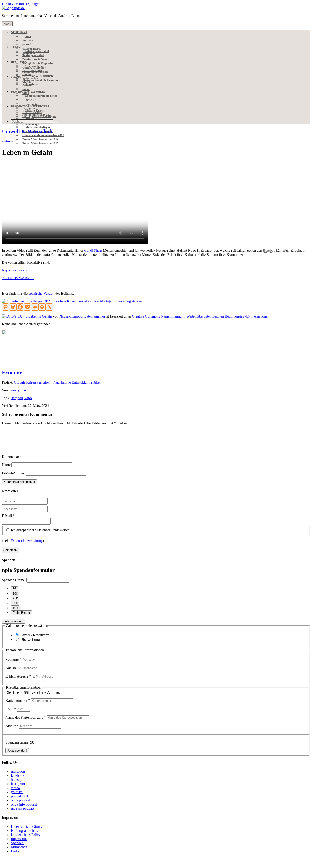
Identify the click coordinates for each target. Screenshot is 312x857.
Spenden (17, 843)
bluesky (16, 780)
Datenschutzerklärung (27, 541)
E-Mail (8, 516)
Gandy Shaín (19, 390)
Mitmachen (19, 847)
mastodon (18, 771)
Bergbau (17, 398)
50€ (15, 603)
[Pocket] (27, 307)
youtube (17, 792)
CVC (10, 709)
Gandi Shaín (93, 250)
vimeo (15, 788)
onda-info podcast (24, 804)
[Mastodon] (5, 307)
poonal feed (19, 796)
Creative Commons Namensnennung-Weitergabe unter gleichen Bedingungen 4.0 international (200, 316)
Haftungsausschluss (25, 831)
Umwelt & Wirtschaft (27, 131)
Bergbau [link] (269, 250)
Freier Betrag (21, 612)
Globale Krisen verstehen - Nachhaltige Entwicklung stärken (57, 382)
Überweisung (30, 639)
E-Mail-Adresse (13, 473)
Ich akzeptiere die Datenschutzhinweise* (40, 530)
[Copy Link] (49, 307)
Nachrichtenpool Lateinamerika (82, 316)
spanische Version (41, 293)
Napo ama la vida (14, 270)
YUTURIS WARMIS (18, 278)
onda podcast (20, 800)
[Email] (34, 307)
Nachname (13, 668)
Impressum (19, 839)
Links (15, 851)
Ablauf (11, 726)
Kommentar (12, 457)
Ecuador (12, 373)
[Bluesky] (12, 307)
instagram (18, 784)
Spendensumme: (14, 580)
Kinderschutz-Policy (25, 835)
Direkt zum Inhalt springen (21, 4)
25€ (15, 598)
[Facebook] (20, 307)
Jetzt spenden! (13, 621)
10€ (15, 593)
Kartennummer (17, 700)
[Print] (42, 307)
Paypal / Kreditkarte (34, 635)
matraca (7, 141)
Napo (28, 398)
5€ (14, 588)
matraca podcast (22, 808)
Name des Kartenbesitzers (25, 717)
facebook (17, 775)
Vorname (13, 659)
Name (6, 465)
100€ (16, 608)
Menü (7, 24)
